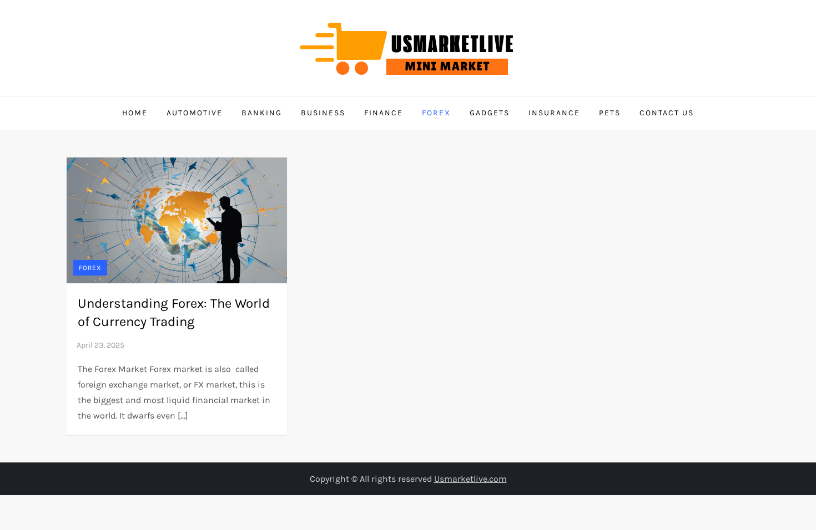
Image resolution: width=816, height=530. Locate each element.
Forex (436, 113)
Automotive (195, 113)
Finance (383, 113)
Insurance (554, 113)
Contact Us (666, 113)
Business (323, 113)
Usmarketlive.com (470, 478)
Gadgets (490, 113)
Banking (261, 113)
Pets (610, 113)
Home (135, 113)
